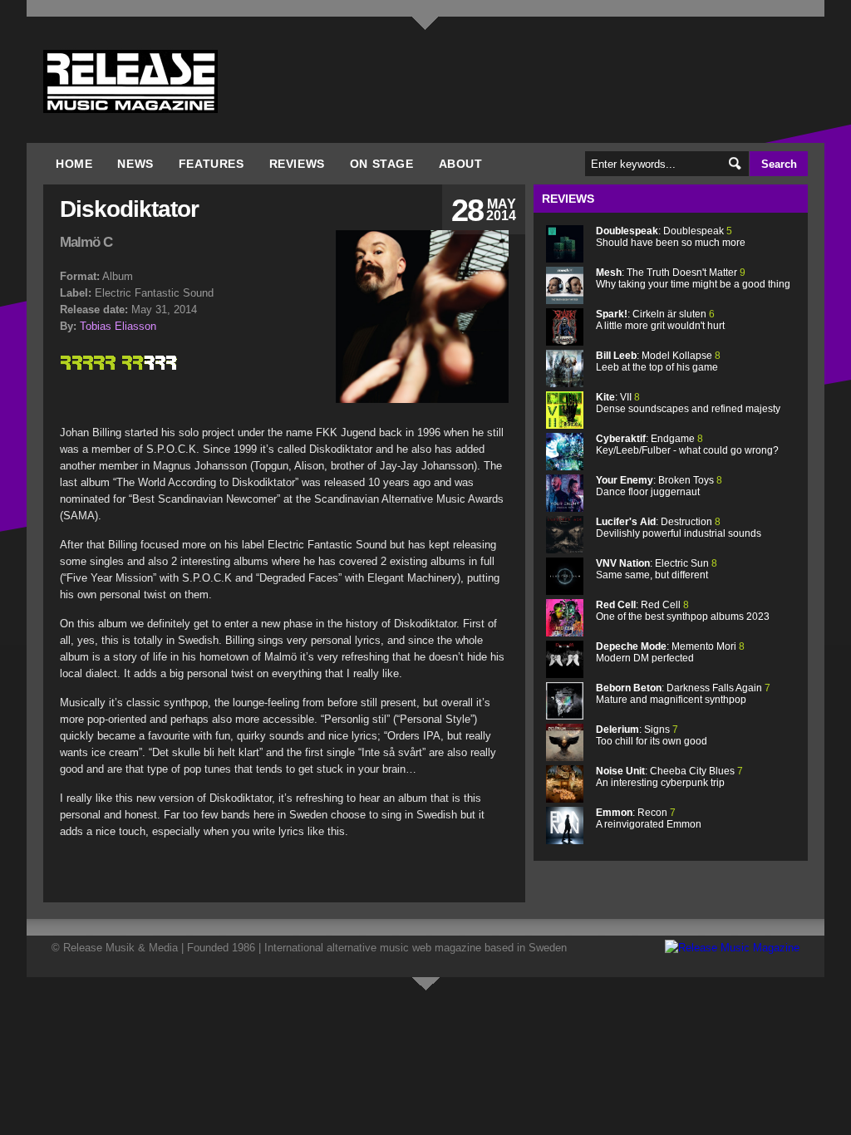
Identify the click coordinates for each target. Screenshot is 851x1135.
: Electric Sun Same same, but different (656, 569)
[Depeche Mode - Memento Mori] (564, 674)
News (135, 163)
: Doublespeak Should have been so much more (670, 236)
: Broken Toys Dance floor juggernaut (659, 486)
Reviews (297, 163)
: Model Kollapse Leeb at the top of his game (658, 361)
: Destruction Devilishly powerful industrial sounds (678, 527)
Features (211, 163)
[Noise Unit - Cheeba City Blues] (564, 799)
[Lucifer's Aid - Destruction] (564, 549)
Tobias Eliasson (118, 326)
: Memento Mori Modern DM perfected (670, 652)
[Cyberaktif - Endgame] (564, 466)
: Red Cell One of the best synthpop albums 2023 (683, 610)
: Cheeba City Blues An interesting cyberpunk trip (669, 777)
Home (74, 163)
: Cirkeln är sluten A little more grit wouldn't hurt (660, 320)
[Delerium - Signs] (564, 757)
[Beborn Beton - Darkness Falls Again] (564, 716)
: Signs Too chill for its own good (651, 735)
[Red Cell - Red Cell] (564, 632)
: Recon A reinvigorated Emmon (648, 818)
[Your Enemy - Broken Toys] (564, 508)
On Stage (382, 163)
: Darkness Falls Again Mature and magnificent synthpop (683, 693)
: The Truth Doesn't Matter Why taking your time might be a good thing (693, 278)
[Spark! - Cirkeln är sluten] (564, 342)
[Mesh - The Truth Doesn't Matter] (564, 300)
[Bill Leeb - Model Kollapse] (564, 383)
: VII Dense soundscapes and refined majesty (688, 403)
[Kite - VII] (564, 425)
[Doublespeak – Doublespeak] (564, 259)
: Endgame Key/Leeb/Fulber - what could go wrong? (687, 444)
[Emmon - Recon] (564, 840)
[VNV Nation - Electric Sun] (564, 591)
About (461, 163)
